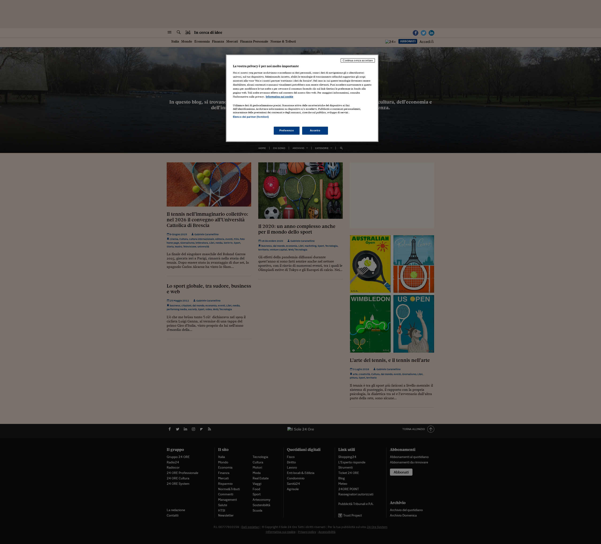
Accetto (315, 130)
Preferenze (286, 130)
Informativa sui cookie (279, 96)
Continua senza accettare (358, 60)
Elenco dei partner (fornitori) (251, 116)
